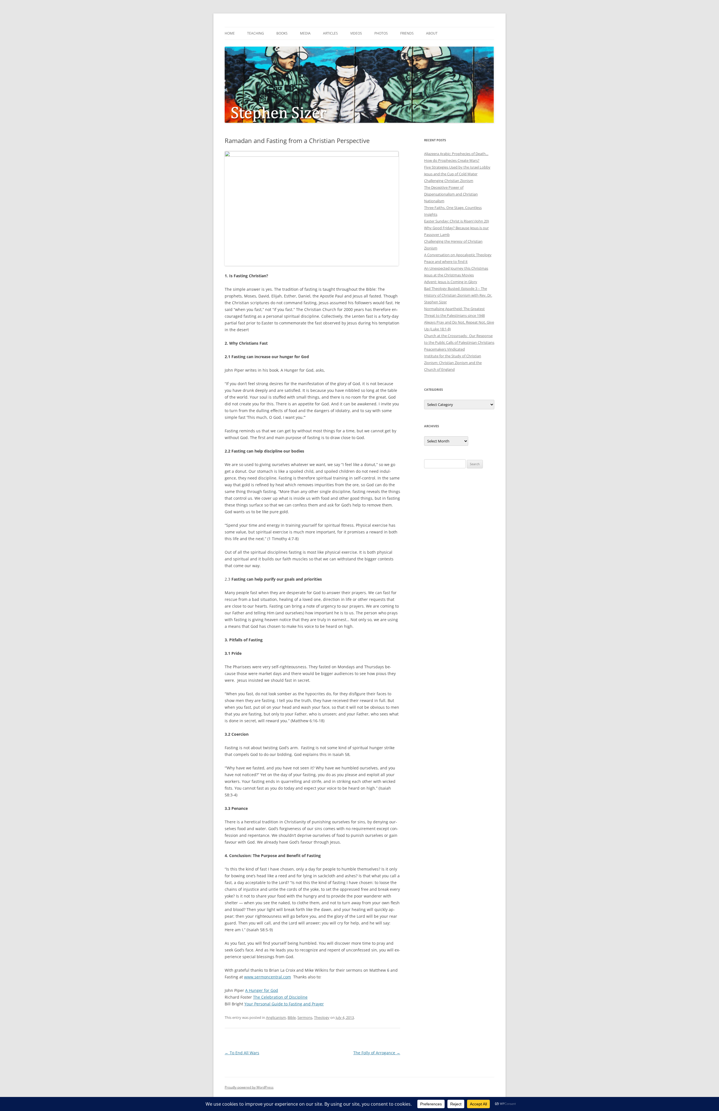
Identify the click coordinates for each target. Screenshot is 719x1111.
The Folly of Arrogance (376, 1052)
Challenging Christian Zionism (448, 180)
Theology (321, 1017)
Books (282, 33)
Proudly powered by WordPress (249, 1087)
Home (230, 33)
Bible (292, 1017)
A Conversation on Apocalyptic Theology (458, 254)
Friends (407, 33)
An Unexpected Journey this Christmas (456, 268)
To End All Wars (242, 1052)
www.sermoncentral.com (267, 977)
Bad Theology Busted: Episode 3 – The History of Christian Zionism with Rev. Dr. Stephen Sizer (458, 295)
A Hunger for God (261, 990)
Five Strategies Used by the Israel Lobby (457, 167)
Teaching (255, 33)
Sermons (304, 1017)
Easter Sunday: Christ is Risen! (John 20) (456, 221)
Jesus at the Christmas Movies (449, 275)
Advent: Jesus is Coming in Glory (450, 281)
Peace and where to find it (446, 261)
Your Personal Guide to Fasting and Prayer (284, 1004)
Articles (330, 33)
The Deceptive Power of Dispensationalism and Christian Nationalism (451, 194)
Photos (381, 33)
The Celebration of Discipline (280, 997)
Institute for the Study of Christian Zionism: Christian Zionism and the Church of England (453, 362)
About (432, 33)
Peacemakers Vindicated (444, 349)
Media (305, 33)
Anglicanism (276, 1017)
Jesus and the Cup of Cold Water (450, 173)
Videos (356, 33)
